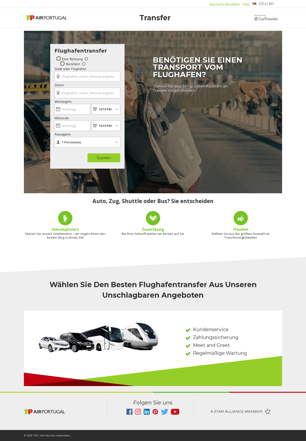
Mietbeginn (63, 101)
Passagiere (63, 134)
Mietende (62, 118)
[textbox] (258, 3)
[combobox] (87, 75)
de (261, 3)
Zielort (59, 85)
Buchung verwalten (225, 4)
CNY (270, 3)
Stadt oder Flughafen (70, 69)
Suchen (104, 158)
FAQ (246, 4)
